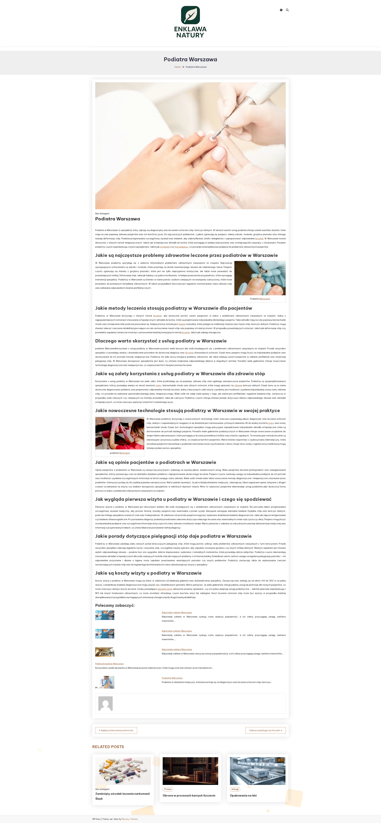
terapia (181, 324)
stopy (158, 385)
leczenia (157, 315)
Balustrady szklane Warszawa (177, 612)
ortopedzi (165, 247)
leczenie (259, 238)
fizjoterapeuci (181, 247)
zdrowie (238, 385)
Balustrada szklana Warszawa (177, 649)
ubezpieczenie (165, 589)
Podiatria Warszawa (172, 678)
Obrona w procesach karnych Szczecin (189, 795)
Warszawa (264, 299)
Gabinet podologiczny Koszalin (264, 730)
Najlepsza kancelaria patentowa (117, 730)
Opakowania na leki (243, 795)
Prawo (168, 789)
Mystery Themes (130, 819)
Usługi (235, 789)
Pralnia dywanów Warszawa (109, 663)
